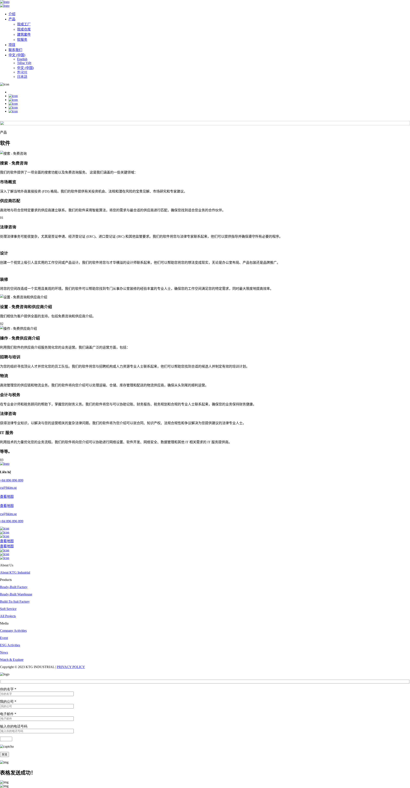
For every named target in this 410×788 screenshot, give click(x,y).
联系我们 (15, 50)
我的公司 (8, 701)
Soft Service (8, 609)
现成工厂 (24, 24)
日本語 (22, 76)
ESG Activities (10, 645)
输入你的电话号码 (13, 726)
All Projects (8, 616)
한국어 (22, 72)
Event (4, 638)
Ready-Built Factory (14, 587)
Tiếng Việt (24, 63)
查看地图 (7, 496)
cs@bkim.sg (8, 487)
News (4, 652)
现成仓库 (24, 29)
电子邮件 (8, 714)
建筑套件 (24, 34)
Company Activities (13, 630)
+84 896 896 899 (11, 480)
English (22, 59)
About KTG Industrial (15, 572)
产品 (12, 19)
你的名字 (8, 689)
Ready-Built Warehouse (16, 594)
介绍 (12, 14)
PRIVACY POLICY (71, 667)
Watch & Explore (11, 659)
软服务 (22, 39)
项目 (12, 45)
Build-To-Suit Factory (15, 601)
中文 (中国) (17, 55)
